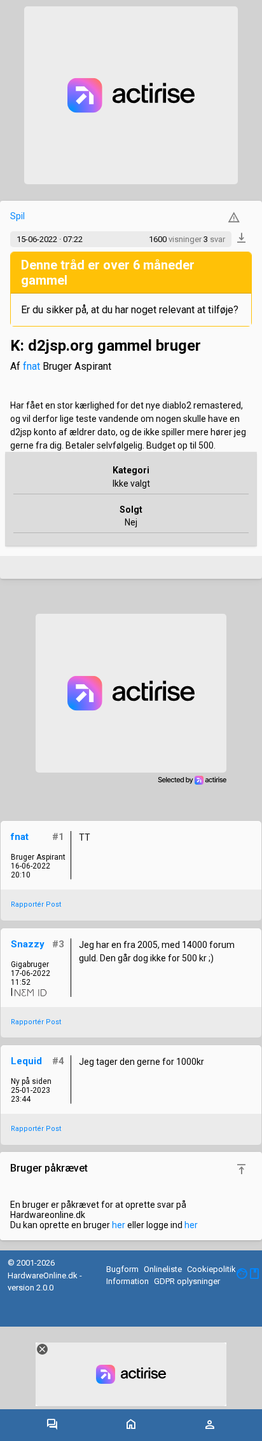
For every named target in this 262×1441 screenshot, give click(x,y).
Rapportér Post (36, 904)
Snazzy (28, 944)
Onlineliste (163, 1269)
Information (127, 1281)
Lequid (26, 1061)
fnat (31, 366)
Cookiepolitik (211, 1269)
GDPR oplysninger (187, 1281)
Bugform (122, 1269)
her (118, 1225)
